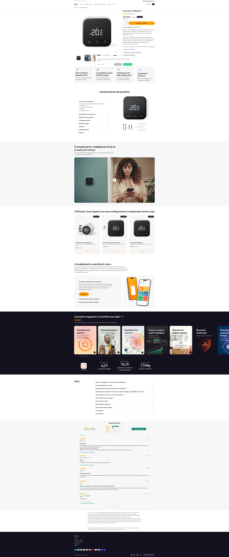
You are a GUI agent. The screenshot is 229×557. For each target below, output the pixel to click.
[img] (83, 438)
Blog (116, 4)
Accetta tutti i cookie (128, 64)
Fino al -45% (85, 1)
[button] (126, 13)
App (112, 4)
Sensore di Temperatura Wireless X (111, 242)
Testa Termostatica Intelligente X (84, 242)
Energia (108, 4)
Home (76, 7)
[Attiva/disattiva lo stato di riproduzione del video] (114, 180)
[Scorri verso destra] (117, 52)
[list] (114, 74)
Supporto (148, 4)
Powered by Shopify (85, 554)
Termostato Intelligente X (83, 7)
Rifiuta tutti (118, 64)
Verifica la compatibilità (129, 49)
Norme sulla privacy (78, 542)
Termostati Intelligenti (88, 4)
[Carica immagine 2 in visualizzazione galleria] (87, 58)
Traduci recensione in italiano (87, 452)
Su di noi (76, 538)
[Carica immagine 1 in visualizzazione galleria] (78, 58)
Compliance (76, 543)
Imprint (75, 545)
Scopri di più (84, 294)
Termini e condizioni (78, 540)
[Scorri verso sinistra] (114, 52)
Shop (81, 4)
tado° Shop (79, 554)
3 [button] (114, 506)
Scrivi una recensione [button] (139, 428)
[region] (115, 61)
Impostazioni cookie (101, 64)
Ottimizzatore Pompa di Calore (99, 4)
